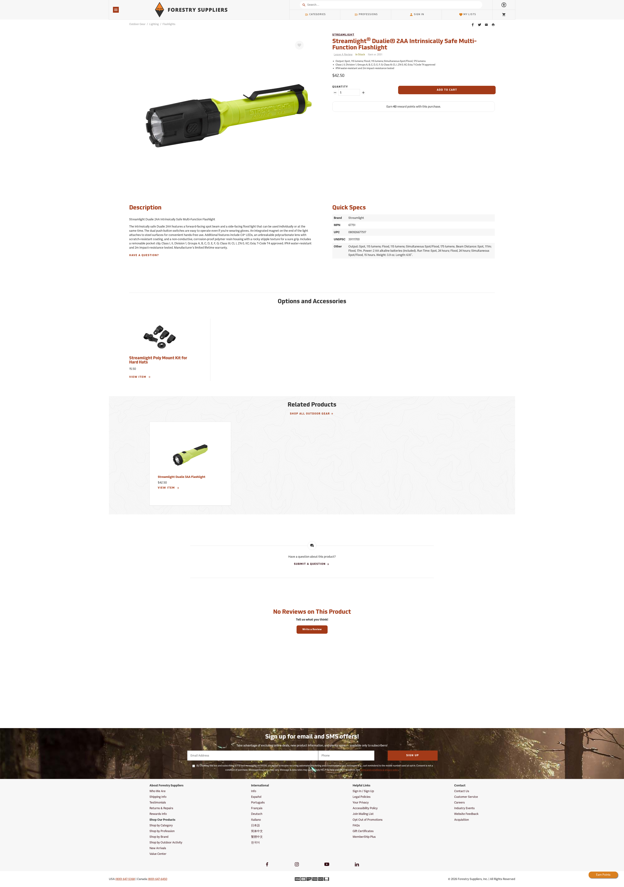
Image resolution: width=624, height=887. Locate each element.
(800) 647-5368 (125, 879)
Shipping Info (158, 797)
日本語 (255, 825)
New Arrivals (158, 848)
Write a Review (312, 629)
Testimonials (158, 802)
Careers (459, 802)
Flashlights (168, 24)
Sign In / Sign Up (363, 791)
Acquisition (461, 820)
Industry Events (464, 808)
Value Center (158, 854)
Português (258, 802)
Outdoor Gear (137, 24)
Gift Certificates (363, 831)
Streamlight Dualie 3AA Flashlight (181, 477)
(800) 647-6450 (157, 879)
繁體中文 (257, 837)
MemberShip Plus (364, 837)
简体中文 (257, 831)
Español (256, 797)
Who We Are (158, 791)
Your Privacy (361, 802)
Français (256, 808)
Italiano (256, 820)
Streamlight (343, 35)
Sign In (419, 14)
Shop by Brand (159, 837)
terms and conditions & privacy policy (379, 770)
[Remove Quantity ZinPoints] (335, 93)
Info (253, 791)
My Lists (469, 14)
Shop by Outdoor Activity (166, 842)
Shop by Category (161, 825)
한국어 (255, 842)
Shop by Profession (162, 831)
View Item (138, 377)
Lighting (154, 24)
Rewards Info (158, 814)
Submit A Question (310, 564)
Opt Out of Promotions (368, 820)
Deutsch (256, 814)
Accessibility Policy (365, 808)
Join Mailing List (363, 814)
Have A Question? (144, 255)
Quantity (340, 87)
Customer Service (466, 797)
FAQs (356, 825)
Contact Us (461, 791)
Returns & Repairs (161, 808)
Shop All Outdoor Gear (310, 414)
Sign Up (412, 755)
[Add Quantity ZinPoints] (363, 93)
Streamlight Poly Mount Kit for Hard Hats (158, 360)
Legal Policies (361, 797)
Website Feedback (466, 814)
